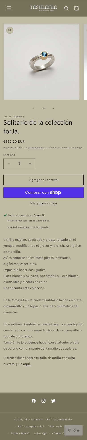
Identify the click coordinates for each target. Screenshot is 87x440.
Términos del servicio (60, 426)
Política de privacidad (31, 426)
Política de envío (20, 433)
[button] (9, 8)
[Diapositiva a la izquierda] (34, 108)
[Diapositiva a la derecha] (53, 108)
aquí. (27, 364)
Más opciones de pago (43, 203)
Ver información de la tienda (28, 227)
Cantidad (9, 155)
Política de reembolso (60, 419)
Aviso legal (40, 433)
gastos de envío (36, 147)
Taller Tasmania (32, 419)
